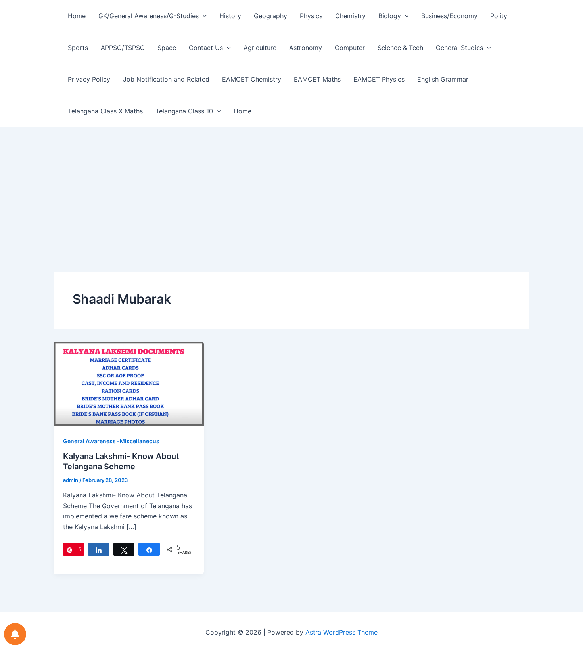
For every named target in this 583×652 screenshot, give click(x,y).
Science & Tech (400, 48)
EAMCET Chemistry (251, 79)
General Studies (459, 48)
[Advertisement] (291, 186)
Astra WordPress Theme (341, 632)
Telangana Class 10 (184, 111)
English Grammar (442, 79)
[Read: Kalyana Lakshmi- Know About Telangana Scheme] (129, 383)
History (230, 16)
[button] (203, 16)
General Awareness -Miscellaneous (111, 441)
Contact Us (206, 48)
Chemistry (350, 16)
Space (166, 48)
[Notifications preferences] (15, 634)
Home (77, 16)
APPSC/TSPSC (123, 48)
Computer (350, 48)
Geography (270, 16)
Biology (389, 16)
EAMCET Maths (317, 79)
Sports (78, 48)
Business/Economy (449, 16)
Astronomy (305, 48)
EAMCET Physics (379, 79)
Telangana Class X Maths (105, 111)
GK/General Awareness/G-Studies (148, 16)
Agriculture (260, 48)
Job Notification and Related (166, 79)
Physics (311, 16)
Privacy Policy (89, 79)
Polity (498, 16)
